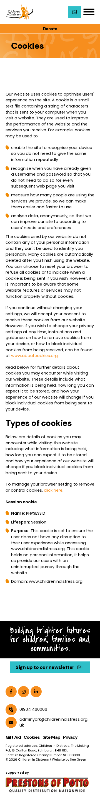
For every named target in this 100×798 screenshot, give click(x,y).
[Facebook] (11, 691)
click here (53, 490)
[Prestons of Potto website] (50, 784)
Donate (50, 28)
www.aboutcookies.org (34, 355)
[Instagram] (23, 691)
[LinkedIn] (36, 691)
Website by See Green (69, 759)
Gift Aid (13, 737)
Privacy (70, 737)
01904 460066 (33, 709)
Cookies (32, 737)
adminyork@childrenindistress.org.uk (53, 722)
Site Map (51, 737)
